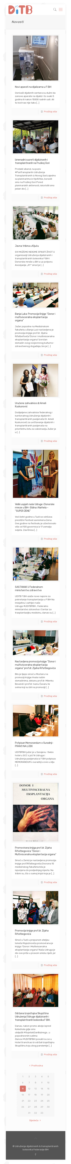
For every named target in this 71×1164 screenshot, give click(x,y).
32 (35, 1113)
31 (29, 1113)
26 (22, 1107)
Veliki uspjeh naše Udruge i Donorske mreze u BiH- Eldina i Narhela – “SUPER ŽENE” (34, 507)
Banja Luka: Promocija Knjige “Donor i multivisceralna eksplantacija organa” (35, 317)
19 (42, 1094)
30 (48, 1107)
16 (23, 1094)
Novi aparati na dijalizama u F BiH (33, 86)
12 (29, 1088)
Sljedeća (33, 1120)
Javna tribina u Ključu (27, 245)
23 (35, 1100)
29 (41, 1107)
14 (42, 1088)
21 (23, 1100)
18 (35, 1094)
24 (41, 1100)
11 (23, 1088)
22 (29, 1100)
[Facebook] (35, 1154)
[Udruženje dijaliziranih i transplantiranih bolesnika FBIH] (20, 9)
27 (29, 1107)
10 (48, 1082)
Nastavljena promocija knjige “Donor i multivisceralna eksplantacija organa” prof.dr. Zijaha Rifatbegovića (35, 665)
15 (48, 1088)
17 (29, 1094)
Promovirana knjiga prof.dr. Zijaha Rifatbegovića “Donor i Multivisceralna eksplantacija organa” (35, 851)
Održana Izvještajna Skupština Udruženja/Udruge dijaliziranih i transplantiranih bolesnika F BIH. (32, 1016)
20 (48, 1094)
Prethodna (37, 1065)
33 (41, 1113)
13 (35, 1088)
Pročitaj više (50, 111)
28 (35, 1107)
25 (48, 1100)
